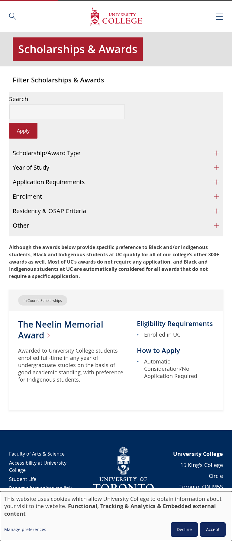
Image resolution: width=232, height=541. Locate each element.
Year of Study (31, 167)
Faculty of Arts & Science (37, 453)
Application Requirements (49, 182)
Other (21, 225)
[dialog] (116, 516)
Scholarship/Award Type (46, 153)
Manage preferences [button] (25, 529)
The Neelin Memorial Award (60, 330)
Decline (184, 529)
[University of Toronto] (123, 469)
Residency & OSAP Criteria (49, 211)
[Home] (116, 16)
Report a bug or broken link (40, 488)
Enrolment (27, 196)
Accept (213, 529)
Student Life (22, 479)
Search (18, 99)
